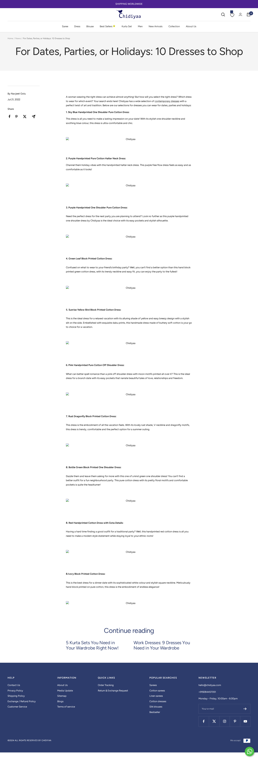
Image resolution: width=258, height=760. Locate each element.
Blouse (90, 26)
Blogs (60, 701)
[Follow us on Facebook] (204, 721)
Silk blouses (155, 706)
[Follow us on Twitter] (214, 721)
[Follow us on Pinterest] (235, 721)
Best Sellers (108, 26)
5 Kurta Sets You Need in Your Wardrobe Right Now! (92, 645)
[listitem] (9, 116)
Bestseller (154, 712)
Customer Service (17, 706)
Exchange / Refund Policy (22, 701)
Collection (174, 26)
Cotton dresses (157, 701)
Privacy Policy (15, 690)
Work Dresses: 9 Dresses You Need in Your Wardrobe (162, 645)
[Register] (245, 708)
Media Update (65, 690)
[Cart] (248, 14)
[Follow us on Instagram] (224, 721)
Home (10, 38)
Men (140, 26)
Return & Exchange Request (113, 690)
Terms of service (66, 706)
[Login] (240, 14)
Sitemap (61, 695)
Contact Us (14, 685)
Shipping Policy (16, 695)
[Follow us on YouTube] (245, 721)
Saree (65, 26)
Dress (77, 26)
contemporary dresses (167, 101)
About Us (191, 26)
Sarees (153, 685)
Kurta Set (127, 26)
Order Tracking (106, 685)
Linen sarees (156, 695)
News (18, 38)
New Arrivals (155, 26)
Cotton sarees (157, 690)
